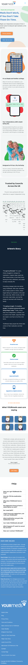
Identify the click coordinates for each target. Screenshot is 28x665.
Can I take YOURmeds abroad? (13, 523)
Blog (2, 615)
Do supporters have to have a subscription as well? (13, 506)
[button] (14, 492)
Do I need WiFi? (8, 510)
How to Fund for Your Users (8, 655)
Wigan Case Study (6, 638)
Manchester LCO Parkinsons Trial (9, 645)
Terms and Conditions (6, 622)
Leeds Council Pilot (6, 642)
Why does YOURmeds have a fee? (12, 502)
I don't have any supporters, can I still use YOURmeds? (13, 514)
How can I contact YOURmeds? (13, 531)
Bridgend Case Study (6, 632)
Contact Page (4, 652)
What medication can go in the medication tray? (13, 519)
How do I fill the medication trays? (12, 497)
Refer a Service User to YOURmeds (10, 625)
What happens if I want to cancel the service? (14, 527)
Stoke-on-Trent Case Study (8, 635)
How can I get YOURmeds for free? (12, 492)
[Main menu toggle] (25, 3)
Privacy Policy (4, 619)
